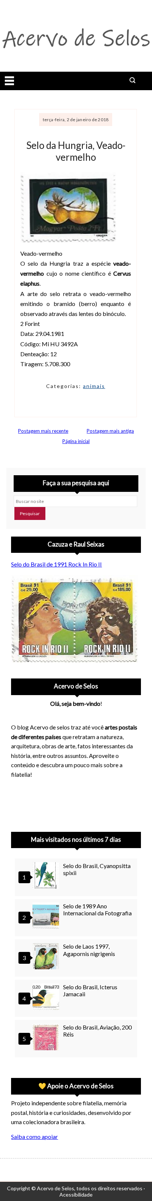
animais (94, 386)
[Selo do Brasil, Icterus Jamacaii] (46, 997)
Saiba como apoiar (34, 1136)
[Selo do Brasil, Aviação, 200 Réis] (46, 1038)
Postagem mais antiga (110, 431)
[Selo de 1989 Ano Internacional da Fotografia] (46, 916)
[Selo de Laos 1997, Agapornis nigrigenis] (46, 957)
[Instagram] (20, 803)
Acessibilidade (76, 1194)
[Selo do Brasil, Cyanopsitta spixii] (46, 876)
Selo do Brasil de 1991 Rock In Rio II (56, 564)
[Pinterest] (39, 803)
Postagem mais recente (43, 431)
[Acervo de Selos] (58, 794)
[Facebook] (77, 803)
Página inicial (76, 441)
